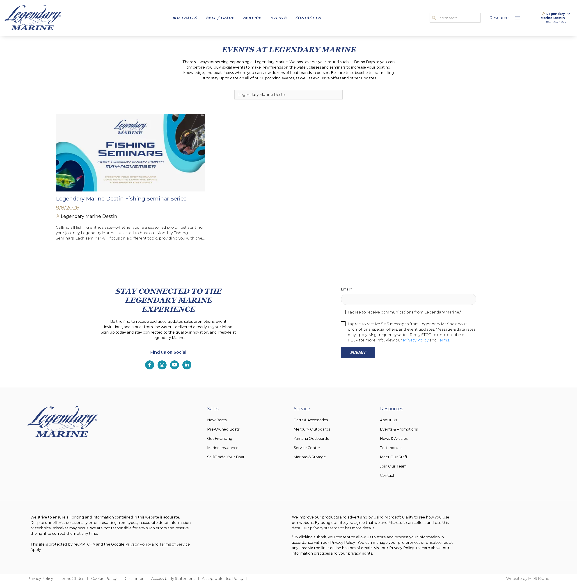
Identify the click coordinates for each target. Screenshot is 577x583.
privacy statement (327, 528)
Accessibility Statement (173, 578)
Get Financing (219, 438)
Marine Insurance (222, 448)
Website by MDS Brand (528, 578)
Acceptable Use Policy (222, 578)
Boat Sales (184, 18)
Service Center (307, 448)
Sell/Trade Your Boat (226, 457)
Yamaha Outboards (311, 438)
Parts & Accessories (311, 420)
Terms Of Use (72, 578)
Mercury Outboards (312, 429)
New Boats (217, 420)
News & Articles (394, 438)
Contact (387, 475)
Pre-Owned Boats (223, 429)
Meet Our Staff (393, 457)
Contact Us (308, 18)
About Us (388, 420)
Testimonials (391, 448)
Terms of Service (175, 544)
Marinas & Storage (310, 457)
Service (252, 18)
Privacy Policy (415, 340)
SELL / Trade (220, 18)
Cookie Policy (104, 578)
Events (278, 18)
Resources (500, 17)
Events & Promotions (399, 429)
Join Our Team (393, 466)
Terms (443, 340)
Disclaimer (133, 578)
